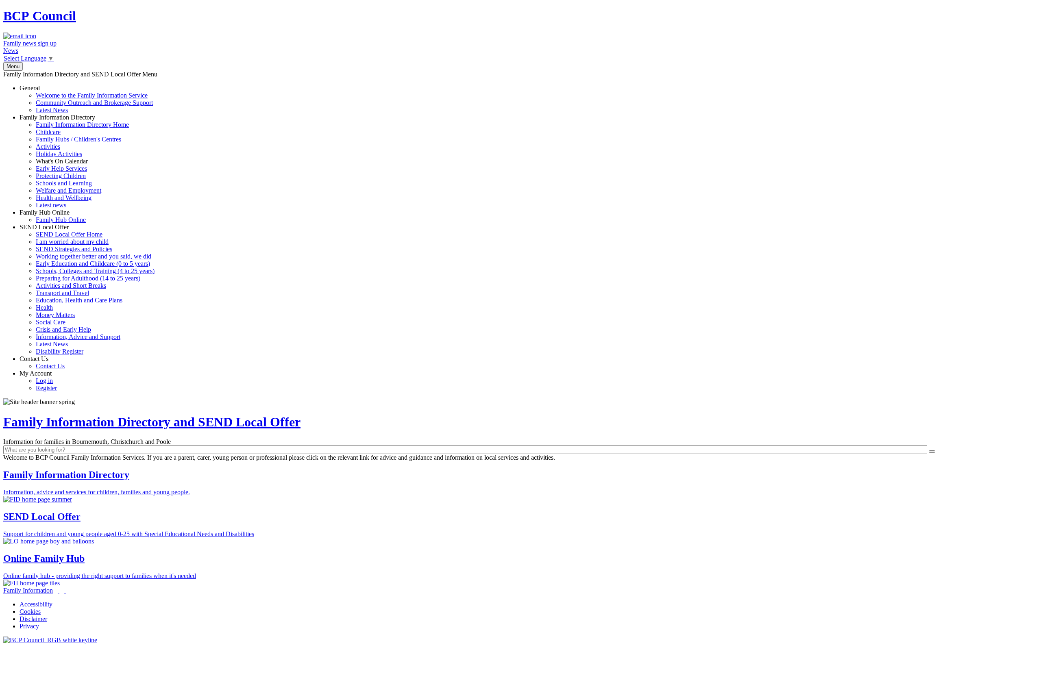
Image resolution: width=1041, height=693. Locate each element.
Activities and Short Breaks (71, 285)
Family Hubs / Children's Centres (78, 139)
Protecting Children (61, 175)
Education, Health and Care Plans (79, 300)
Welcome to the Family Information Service (92, 95)
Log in (44, 380)
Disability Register (59, 351)
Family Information (28, 590)
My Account (38, 380)
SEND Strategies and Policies (74, 248)
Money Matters (55, 314)
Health (44, 307)
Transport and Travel (62, 292)
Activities (48, 146)
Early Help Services (61, 168)
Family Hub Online (53, 216)
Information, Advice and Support (78, 336)
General (86, 99)
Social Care (50, 322)
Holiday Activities (59, 153)
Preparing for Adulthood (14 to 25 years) (88, 278)
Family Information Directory (74, 161)
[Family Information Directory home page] (50, 640)
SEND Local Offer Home (69, 234)
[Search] (932, 451)
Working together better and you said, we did (93, 256)
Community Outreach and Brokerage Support (94, 102)
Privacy (29, 626)
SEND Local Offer (87, 289)
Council (39, 16)
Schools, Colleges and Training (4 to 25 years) (95, 270)
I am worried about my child (72, 241)
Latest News (52, 109)
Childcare (48, 131)
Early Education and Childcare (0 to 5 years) (93, 263)
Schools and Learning (64, 183)
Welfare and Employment (68, 190)
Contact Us (42, 362)
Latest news (51, 205)
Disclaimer (33, 618)
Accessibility (36, 604)
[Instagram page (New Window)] (65, 590)
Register (46, 388)
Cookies (30, 611)
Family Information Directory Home (82, 124)
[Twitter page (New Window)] (58, 590)
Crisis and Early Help (63, 329)
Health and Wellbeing (63, 197)
